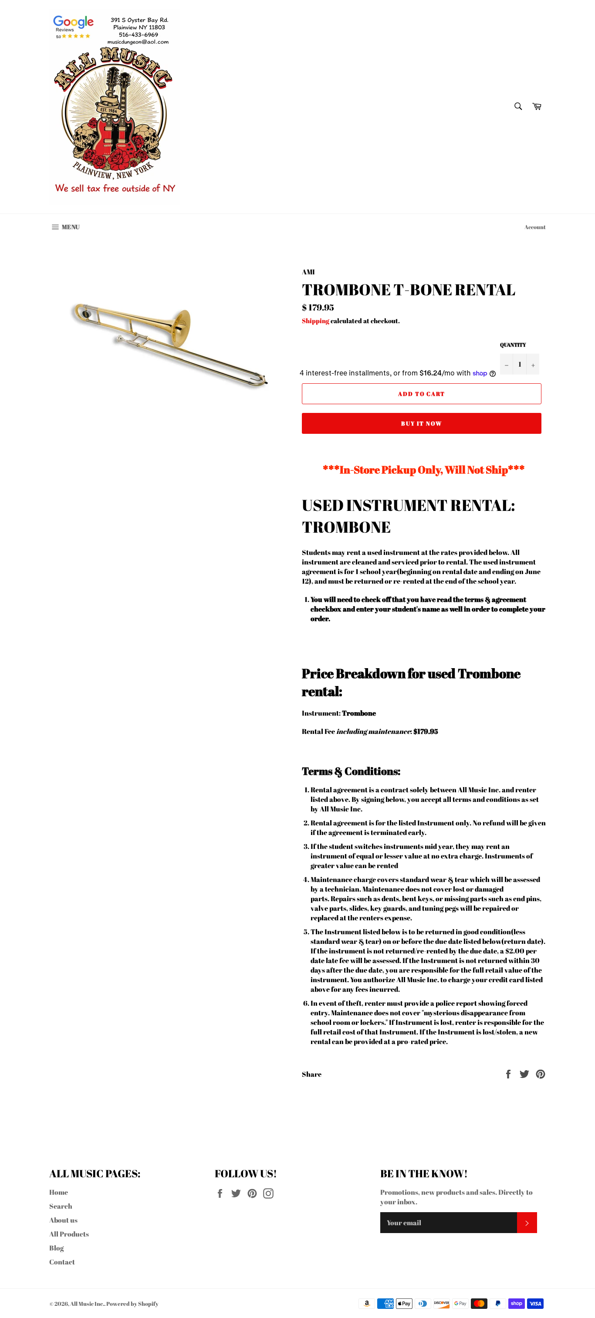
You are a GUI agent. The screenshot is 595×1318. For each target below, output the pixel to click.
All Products (69, 1234)
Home (58, 1192)
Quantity (513, 344)
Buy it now (422, 423)
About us (63, 1220)
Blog (56, 1248)
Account (535, 227)
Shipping (315, 320)
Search (60, 1206)
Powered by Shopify (132, 1304)
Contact (62, 1262)
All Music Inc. (87, 1304)
